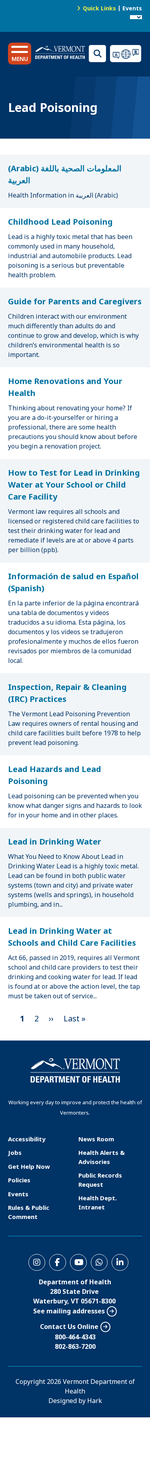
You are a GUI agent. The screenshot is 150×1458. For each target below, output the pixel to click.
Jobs (15, 1152)
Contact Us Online (69, 1326)
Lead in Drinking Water (54, 841)
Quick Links (99, 8)
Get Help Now (29, 1166)
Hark (94, 1400)
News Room (96, 1139)
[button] (19, 54)
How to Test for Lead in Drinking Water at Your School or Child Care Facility (74, 484)
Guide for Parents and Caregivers (75, 301)
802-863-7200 (75, 1346)
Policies (19, 1180)
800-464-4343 (75, 1337)
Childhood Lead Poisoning (60, 221)
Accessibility (27, 1139)
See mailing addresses (69, 1311)
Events (132, 8)
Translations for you (126, 53)
